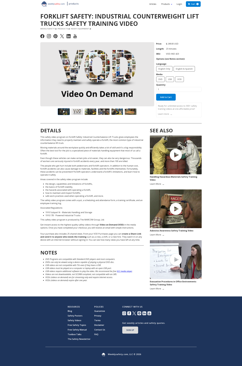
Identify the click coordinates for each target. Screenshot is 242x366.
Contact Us (99, 329)
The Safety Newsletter (79, 339)
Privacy (97, 315)
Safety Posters (75, 315)
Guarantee (99, 311)
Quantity (160, 84)
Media (159, 74)
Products (165, 4)
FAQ (96, 334)
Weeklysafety (47, 28)
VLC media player (124, 271)
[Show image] (77, 111)
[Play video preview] (64, 111)
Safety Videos (74, 320)
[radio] (164, 69)
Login (179, 4)
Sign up (130, 330)
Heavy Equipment (80, 28)
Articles (152, 4)
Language (161, 64)
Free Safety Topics (77, 325)
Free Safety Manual (77, 329)
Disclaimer (99, 325)
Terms (97, 320)
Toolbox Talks (74, 334)
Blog (70, 311)
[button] (193, 4)
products (74, 3)
